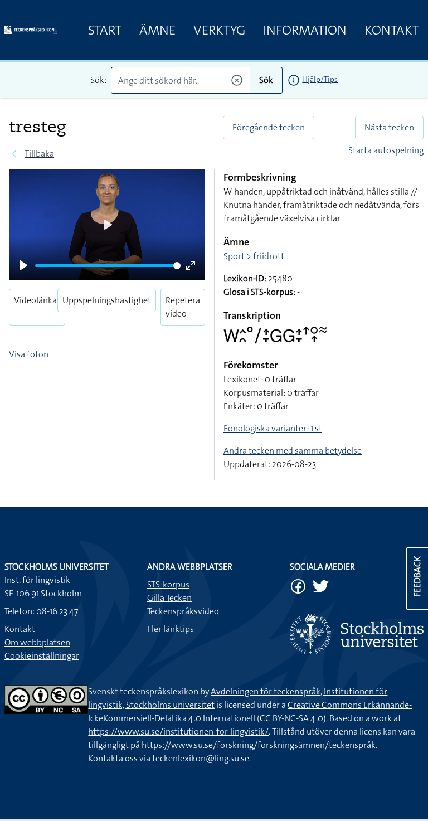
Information (305, 30)
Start (104, 30)
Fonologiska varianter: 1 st (272, 428)
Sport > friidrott (253, 256)
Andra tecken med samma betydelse (292, 450)
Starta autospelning (386, 150)
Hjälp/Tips (320, 79)
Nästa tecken (389, 127)
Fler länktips (170, 629)
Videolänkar (37, 300)
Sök (266, 80)
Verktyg (219, 30)
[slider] (108, 265)
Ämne (157, 30)
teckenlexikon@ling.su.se (200, 758)
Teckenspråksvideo (183, 611)
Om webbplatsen (37, 642)
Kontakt (391, 30)
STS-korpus (168, 584)
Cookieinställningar (41, 656)
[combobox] (181, 80)
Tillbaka (39, 153)
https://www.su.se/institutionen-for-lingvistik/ (178, 731)
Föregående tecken (268, 127)
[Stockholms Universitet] (357, 634)
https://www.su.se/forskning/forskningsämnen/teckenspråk (259, 745)
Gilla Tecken (169, 598)
